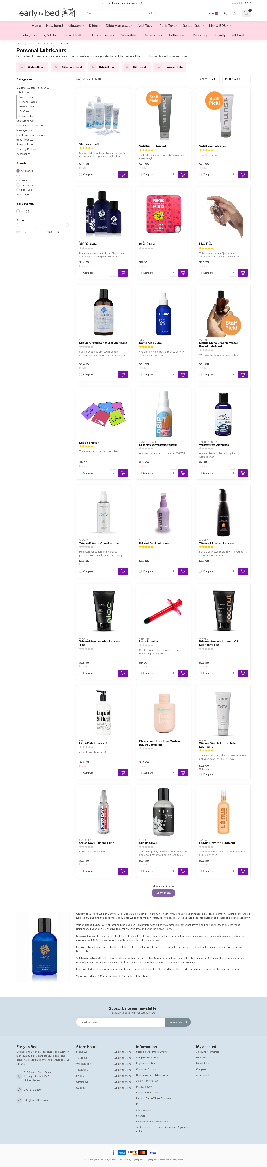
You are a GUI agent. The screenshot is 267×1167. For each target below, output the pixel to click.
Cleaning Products (26, 149)
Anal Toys (144, 25)
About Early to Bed (147, 1081)
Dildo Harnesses (118, 25)
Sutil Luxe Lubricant (213, 146)
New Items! (54, 25)
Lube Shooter (149, 641)
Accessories (153, 35)
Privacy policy (144, 1086)
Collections (177, 35)
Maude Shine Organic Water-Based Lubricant (219, 344)
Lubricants (64, 43)
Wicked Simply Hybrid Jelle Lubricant (217, 745)
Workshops (201, 35)
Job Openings (144, 1110)
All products (203, 1075)
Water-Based (27, 97)
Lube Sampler (89, 442)
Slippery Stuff (89, 144)
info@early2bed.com (36, 1100)
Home (36, 25)
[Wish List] (234, 13)
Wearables (129, 35)
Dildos (93, 25)
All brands (27, 170)
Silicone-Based (28, 102)
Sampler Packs (24, 144)
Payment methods (146, 1063)
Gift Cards (238, 35)
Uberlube (205, 244)
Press (139, 1104)
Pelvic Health (73, 35)
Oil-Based (25, 111)
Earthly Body (28, 185)
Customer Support (146, 1069)
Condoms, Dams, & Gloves (31, 125)
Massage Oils (24, 130)
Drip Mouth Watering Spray (158, 444)
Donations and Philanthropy (152, 1075)
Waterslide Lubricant (214, 444)
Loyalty (220, 35)
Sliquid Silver (148, 843)
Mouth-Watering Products (31, 135)
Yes (25, 211)
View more (23, 194)
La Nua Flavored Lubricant (217, 843)
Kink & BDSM (219, 25)
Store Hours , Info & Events (152, 1052)
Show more (163, 893)
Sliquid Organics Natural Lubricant (103, 343)
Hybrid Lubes (27, 106)
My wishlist (202, 1063)
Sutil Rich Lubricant (152, 146)
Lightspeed (138, 1159)
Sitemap (141, 1116)
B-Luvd (25, 175)
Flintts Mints (148, 244)
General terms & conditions (152, 1121)
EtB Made (26, 189)
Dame (24, 180)
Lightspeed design (155, 1159)
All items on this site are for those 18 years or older (162, 1129)
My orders (202, 1057)
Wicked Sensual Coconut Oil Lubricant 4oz (218, 643)
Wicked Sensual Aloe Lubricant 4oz (101, 643)
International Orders (148, 1092)
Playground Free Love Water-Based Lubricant (159, 743)
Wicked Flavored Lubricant (218, 543)
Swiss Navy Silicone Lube (96, 843)
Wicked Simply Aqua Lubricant (100, 543)
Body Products (24, 139)
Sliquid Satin (88, 244)
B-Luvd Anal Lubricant (154, 543)
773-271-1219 (32, 1090)
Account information (208, 1052)
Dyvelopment (176, 1159)
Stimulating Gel (25, 121)
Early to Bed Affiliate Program (153, 1098)
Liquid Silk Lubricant (93, 743)
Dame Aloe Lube (150, 343)
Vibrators (75, 25)
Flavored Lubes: (86, 969)
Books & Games (102, 35)
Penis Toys (167, 25)
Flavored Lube (27, 116)
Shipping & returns (147, 1057)
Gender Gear (192, 25)
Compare (88, 174)
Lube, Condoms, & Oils (38, 35)
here (146, 976)
